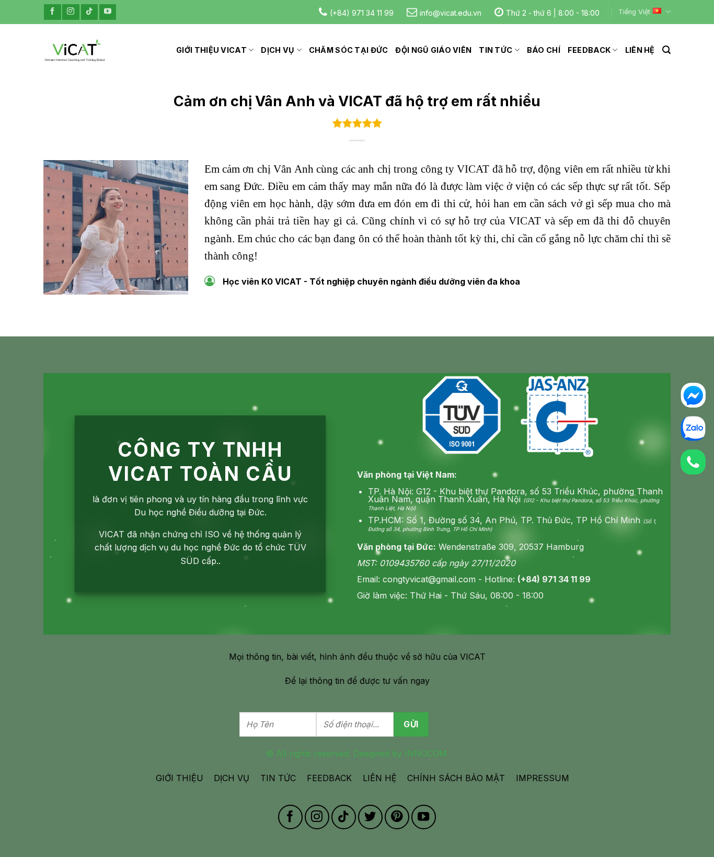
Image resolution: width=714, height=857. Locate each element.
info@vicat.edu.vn (450, 12)
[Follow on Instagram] (70, 11)
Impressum (542, 778)
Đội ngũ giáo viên (433, 50)
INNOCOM (426, 753)
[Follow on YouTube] (107, 11)
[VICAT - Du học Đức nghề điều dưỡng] (74, 50)
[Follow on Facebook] (52, 11)
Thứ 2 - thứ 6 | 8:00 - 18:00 (553, 12)
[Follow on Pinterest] (397, 817)
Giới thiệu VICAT (211, 50)
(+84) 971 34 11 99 (362, 12)
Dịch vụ (277, 50)
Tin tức (495, 50)
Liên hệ (640, 50)
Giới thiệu (179, 778)
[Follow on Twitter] (370, 817)
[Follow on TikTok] (89, 11)
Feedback (589, 50)
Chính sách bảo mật (456, 778)
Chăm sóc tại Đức (348, 50)
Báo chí (543, 50)
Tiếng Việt (634, 12)
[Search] (666, 50)
